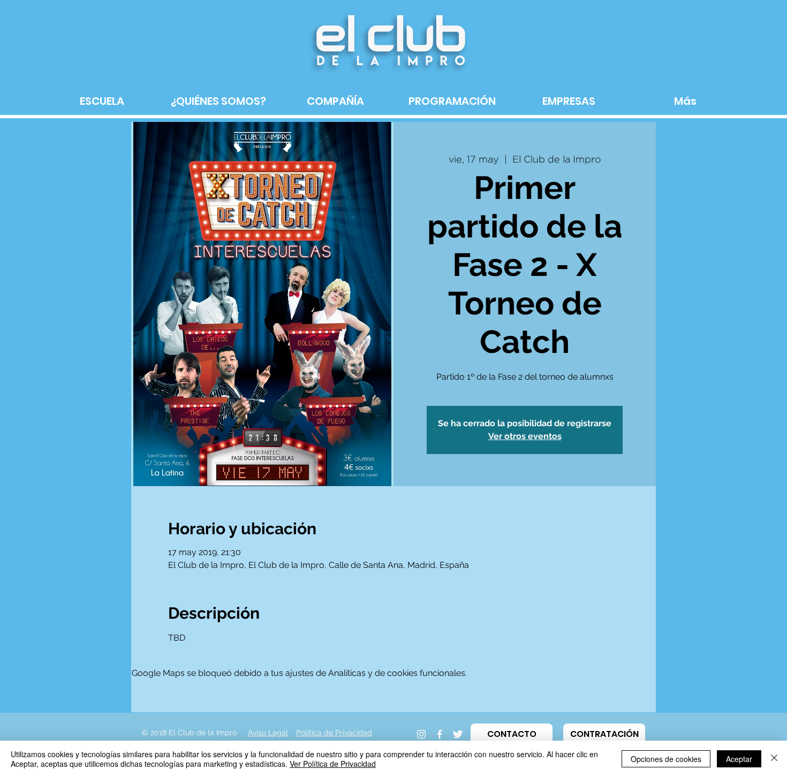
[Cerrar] (774, 758)
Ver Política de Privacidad (333, 763)
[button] (512, 734)
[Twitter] (458, 734)
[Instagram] (421, 734)
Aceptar (739, 758)
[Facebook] (439, 734)
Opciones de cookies (666, 758)
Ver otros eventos (525, 436)
